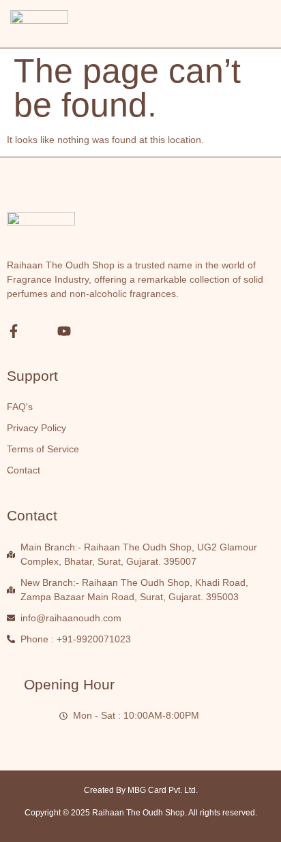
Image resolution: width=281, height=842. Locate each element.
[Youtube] (64, 331)
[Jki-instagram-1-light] (39, 331)
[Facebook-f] (13, 331)
